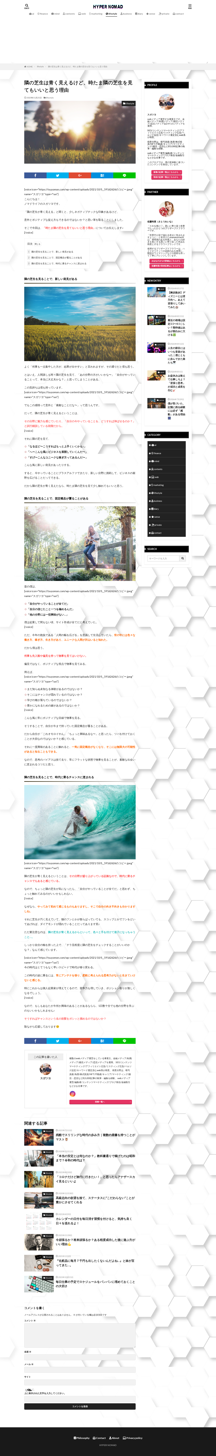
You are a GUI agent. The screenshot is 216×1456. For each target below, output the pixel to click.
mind (57, 13)
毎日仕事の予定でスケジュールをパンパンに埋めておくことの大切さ (95, 1284)
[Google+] (80, 175)
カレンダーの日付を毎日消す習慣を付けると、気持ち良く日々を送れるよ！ (94, 1221)
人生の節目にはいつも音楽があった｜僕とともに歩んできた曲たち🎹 (176, 355)
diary (140, 13)
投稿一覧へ (100, 1101)
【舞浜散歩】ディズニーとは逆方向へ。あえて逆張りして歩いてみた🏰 (176, 300)
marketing (96, 13)
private (165, 13)
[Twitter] (58, 175)
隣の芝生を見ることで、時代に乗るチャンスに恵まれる (57, 263)
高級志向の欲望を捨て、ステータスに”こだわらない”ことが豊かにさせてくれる (95, 1200)
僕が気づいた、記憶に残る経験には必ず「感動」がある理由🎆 (176, 411)
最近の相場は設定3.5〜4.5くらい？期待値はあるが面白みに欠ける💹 (176, 327)
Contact (101, 1438)
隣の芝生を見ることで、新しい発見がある (50, 251)
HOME (30, 66)
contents (70, 13)
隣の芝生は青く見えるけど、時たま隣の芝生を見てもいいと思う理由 (77, 66)
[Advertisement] (108, 41)
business (127, 13)
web (83, 13)
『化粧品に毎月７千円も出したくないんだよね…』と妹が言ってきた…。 (95, 1263)
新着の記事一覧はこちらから (166, 172)
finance (44, 13)
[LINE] (124, 175)
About (115, 1438)
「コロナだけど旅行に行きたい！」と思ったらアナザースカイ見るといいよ (95, 1179)
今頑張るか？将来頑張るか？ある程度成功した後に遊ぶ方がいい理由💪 (95, 1242)
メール (29, 1364)
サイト (27, 1377)
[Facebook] (35, 175)
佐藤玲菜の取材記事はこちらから (166, 266)
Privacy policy (134, 1438)
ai (33, 13)
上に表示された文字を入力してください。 (45, 1393)
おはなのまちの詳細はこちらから (166, 261)
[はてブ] (102, 175)
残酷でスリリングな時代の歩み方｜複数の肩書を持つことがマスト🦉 (95, 1137)
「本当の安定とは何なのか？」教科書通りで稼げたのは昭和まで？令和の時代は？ (95, 1158)
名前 (27, 1352)
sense (152, 13)
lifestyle (112, 13)
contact (179, 13)
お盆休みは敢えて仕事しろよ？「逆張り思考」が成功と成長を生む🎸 (176, 383)
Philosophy (82, 1438)
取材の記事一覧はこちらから (166, 177)
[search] (182, 558)
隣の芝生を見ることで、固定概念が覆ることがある (55, 257)
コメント (30, 1320)
